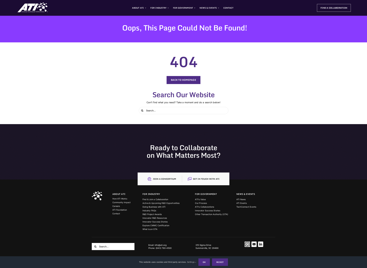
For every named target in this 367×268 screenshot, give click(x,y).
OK (204, 262)
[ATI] (247, 244)
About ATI (118, 194)
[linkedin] (260, 244)
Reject (220, 262)
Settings (191, 262)
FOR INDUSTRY (151, 194)
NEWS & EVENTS (245, 194)
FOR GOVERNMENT (206, 194)
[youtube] (254, 244)
